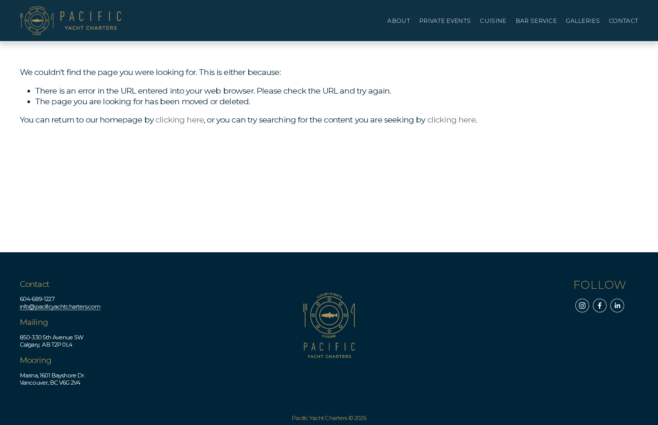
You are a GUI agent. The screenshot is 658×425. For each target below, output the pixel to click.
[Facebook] (600, 305)
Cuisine (493, 21)
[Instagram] (582, 305)
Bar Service (536, 21)
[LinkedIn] (617, 305)
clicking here (179, 119)
